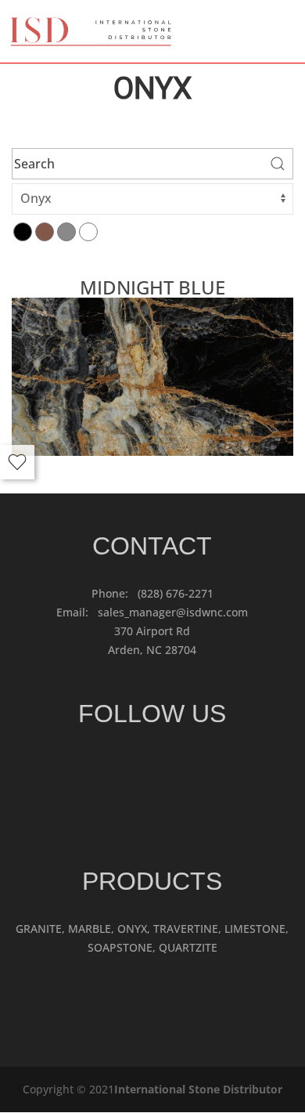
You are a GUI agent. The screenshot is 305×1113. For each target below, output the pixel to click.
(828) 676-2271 (176, 593)
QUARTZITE (188, 947)
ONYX (132, 928)
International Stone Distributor (198, 1089)
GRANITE (39, 928)
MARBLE (89, 928)
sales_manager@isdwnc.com (173, 612)
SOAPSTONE (120, 947)
